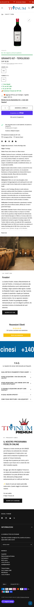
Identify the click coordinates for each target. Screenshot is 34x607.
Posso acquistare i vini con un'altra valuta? (13, 377)
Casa (2, 14)
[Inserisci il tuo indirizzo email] (31, 544)
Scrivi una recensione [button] (17, 335)
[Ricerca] (29, 8)
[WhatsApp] (13, 141)
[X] (6, 141)
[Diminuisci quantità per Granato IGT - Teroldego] (2, 108)
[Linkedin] (15, 518)
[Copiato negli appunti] (16, 141)
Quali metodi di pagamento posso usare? (15, 372)
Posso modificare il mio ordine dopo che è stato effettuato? (15, 383)
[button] (10, 312)
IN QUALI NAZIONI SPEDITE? (9, 395)
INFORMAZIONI (7, 527)
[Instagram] (7, 518)
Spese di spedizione (10, 63)
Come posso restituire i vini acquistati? (14, 399)
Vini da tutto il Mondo (18, 2)
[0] (31, 8)
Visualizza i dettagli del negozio (12, 130)
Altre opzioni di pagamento (17, 117)
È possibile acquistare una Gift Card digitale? (13, 389)
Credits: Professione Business (22, 597)
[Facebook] (2, 141)
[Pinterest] (9, 141)
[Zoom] (29, 20)
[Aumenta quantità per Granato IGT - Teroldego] (7, 108)
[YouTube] (11, 518)
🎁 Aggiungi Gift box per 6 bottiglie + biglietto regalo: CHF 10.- (16, 96)
